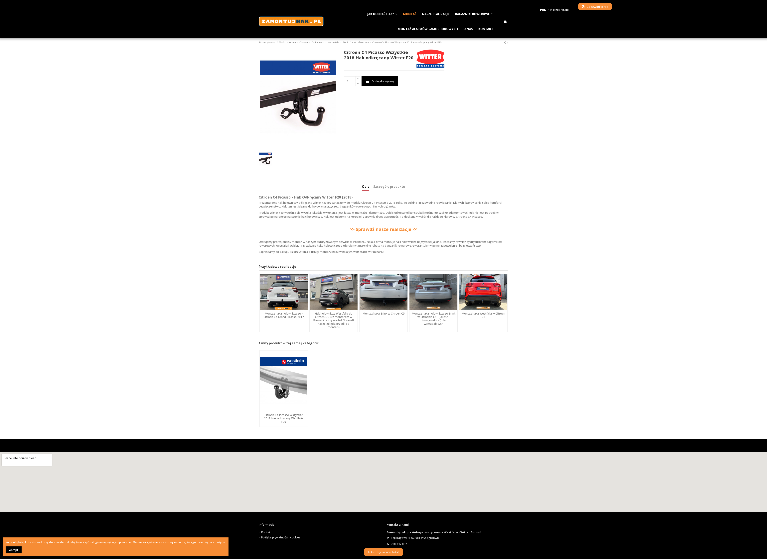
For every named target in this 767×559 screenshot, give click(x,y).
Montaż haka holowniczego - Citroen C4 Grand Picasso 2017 (283, 315)
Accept (13, 550)
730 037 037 (399, 544)
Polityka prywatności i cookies (280, 537)
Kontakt (266, 532)
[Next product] (507, 42)
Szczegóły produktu (389, 187)
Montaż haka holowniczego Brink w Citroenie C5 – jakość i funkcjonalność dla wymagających (433, 318)
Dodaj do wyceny (383, 81)
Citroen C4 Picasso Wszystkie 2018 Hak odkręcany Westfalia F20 (283, 418)
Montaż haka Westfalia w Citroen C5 (483, 315)
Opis (365, 187)
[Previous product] (505, 42)
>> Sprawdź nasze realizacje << (383, 229)
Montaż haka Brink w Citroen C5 (384, 313)
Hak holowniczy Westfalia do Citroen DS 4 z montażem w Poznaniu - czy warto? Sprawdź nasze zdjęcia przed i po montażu (333, 320)
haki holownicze (311, 216)
